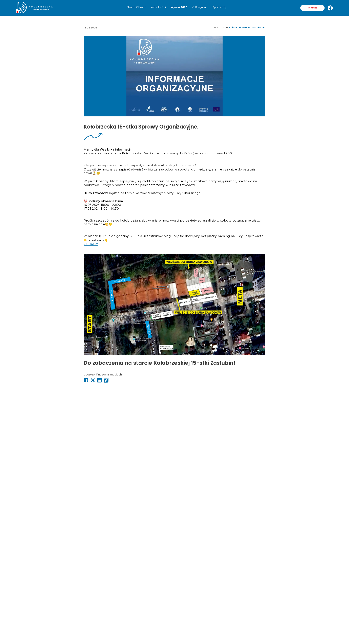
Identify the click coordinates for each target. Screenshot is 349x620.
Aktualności (158, 7)
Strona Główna (136, 7)
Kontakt (312, 7)
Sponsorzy (219, 7)
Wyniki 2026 (179, 7)
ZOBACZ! (91, 244)
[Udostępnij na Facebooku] (86, 381)
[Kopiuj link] (106, 380)
